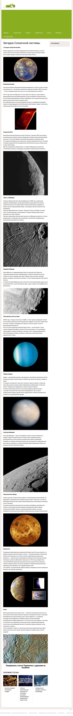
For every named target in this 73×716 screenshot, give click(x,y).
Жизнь (6, 33)
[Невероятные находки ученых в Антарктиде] (41, 680)
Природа (58, 33)
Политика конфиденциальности (19, 713)
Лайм (1, 713)
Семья (28, 33)
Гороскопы (17, 33)
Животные (39, 33)
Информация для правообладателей (47, 713)
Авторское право (33, 713)
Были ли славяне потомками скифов (10, 689)
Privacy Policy (61, 713)
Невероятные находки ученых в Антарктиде (40, 689)
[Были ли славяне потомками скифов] (10, 680)
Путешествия (8, 36)
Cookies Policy (70, 713)
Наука (49, 33)
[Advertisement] (36, 20)
